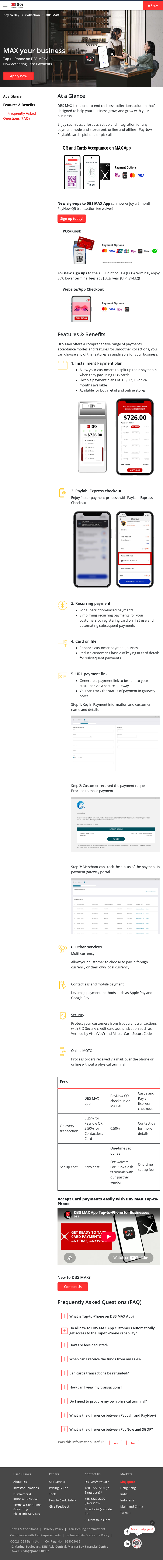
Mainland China (131, 1506)
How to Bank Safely (62, 1500)
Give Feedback (59, 1506)
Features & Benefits (19, 104)
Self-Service (57, 1482)
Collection (33, 15)
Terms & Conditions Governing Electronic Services (27, 1509)
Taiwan (125, 1513)
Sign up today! (71, 218)
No (133, 1443)
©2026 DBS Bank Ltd (24, 1541)
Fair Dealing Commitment (87, 1529)
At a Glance (12, 96)
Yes (116, 1443)
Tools (52, 1494)
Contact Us (73, 1286)
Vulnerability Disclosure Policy (88, 1535)
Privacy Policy (53, 1529)
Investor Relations (26, 1488)
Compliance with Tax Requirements (35, 1535)
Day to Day (11, 15)
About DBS (20, 1482)
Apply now (18, 76)
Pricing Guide (58, 1488)
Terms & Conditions (24, 1529)
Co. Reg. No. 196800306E (62, 1541)
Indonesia (127, 1500)
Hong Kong (128, 1488)
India (124, 1494)
